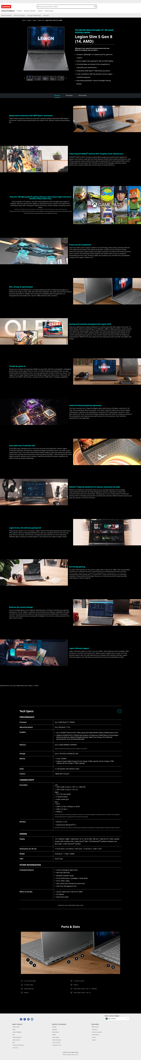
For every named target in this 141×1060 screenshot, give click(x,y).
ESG (14, 1034)
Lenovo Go (15, 1047)
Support (94, 1040)
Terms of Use (75, 1054)
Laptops (29, 20)
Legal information (17, 1037)
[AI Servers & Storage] (25, 15)
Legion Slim (41, 20)
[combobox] (65, 6)
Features (57, 95)
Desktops (54, 1029)
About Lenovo (16, 1027)
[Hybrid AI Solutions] (12, 15)
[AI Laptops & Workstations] (41, 15)
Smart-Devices (55, 1037)
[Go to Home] (6, 6)
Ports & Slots (83, 95)
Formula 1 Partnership (18, 1045)
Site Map (69, 1054)
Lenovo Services (56, 1042)
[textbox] (117, 1018)
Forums (94, 1037)
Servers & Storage (56, 1040)
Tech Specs (69, 95)
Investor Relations (17, 1032)
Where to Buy (95, 1027)
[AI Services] (49, 15)
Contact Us (94, 1029)
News (14, 1029)
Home (23, 20)
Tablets (54, 1034)
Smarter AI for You (56, 1045)
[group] (29, 78)
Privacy (64, 1054)
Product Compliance (97, 1032)
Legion (34, 20)
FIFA (14, 1042)
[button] (95, 6)
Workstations (55, 1032)
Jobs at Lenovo (16, 1040)
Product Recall (95, 1034)
